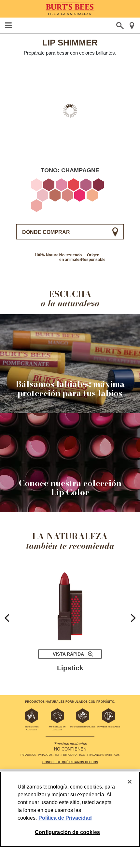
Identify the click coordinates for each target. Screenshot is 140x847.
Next (133, 618)
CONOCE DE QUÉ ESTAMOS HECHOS (70, 762)
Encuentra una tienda (131, 25)
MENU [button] (8, 25)
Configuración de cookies (67, 832)
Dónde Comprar (46, 232)
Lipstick (70, 668)
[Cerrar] (129, 782)
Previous (7, 618)
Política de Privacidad (65, 818)
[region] (70, 809)
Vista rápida (68, 654)
